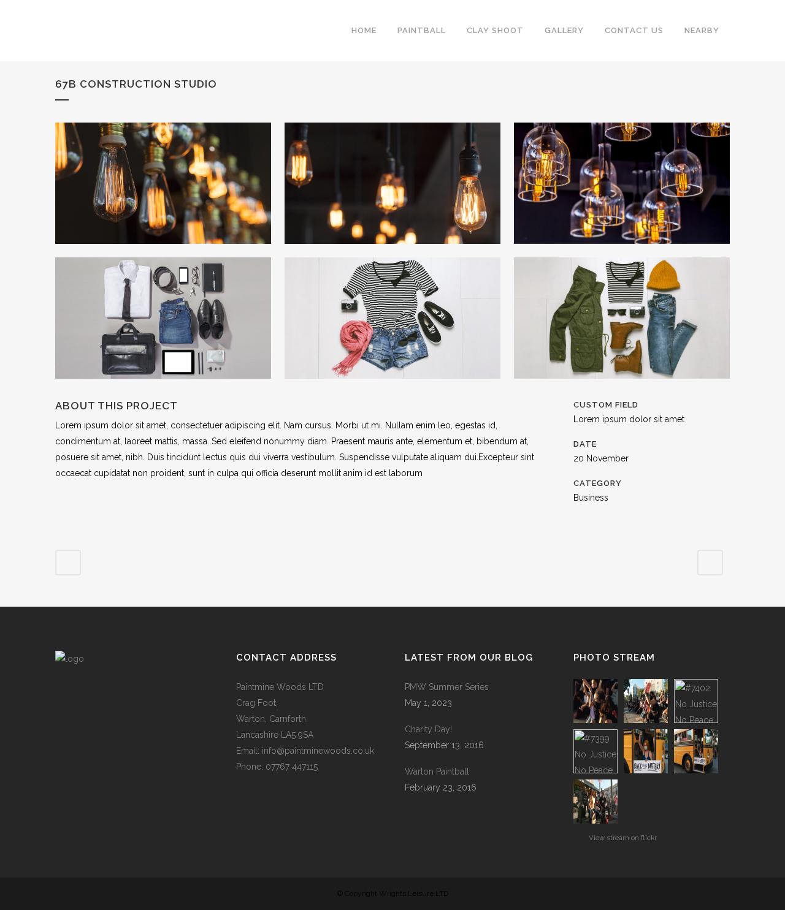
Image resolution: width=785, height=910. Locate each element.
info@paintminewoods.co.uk (318, 751)
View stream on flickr (623, 837)
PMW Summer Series (447, 687)
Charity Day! (428, 729)
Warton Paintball (437, 771)
